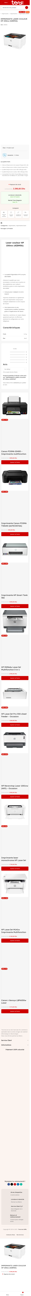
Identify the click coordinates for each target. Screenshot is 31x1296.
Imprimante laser (24, 13)
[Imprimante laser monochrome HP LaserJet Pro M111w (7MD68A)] (14, 812)
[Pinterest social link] (18, 228)
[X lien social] (16, 228)
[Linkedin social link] (20, 228)
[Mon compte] (26, 2)
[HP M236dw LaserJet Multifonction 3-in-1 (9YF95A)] (14, 621)
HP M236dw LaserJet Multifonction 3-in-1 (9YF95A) (11, 670)
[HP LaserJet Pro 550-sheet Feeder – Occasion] (14, 693)
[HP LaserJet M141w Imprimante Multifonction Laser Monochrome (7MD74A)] (14, 884)
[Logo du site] (17, 2)
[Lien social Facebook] (14, 228)
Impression (5, 13)
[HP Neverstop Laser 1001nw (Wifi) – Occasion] (14, 740)
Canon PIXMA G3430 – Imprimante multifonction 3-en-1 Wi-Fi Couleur (13, 454)
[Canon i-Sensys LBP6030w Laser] (14, 955)
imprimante (13, 13)
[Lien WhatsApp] (22, 228)
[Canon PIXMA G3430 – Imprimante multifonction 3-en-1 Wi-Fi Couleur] (14, 405)
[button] (14, 462)
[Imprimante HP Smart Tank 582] (14, 549)
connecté (16, 382)
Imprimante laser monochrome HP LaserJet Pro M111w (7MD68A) (13, 860)
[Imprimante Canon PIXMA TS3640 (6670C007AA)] (14, 477)
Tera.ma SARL (22, 1229)
